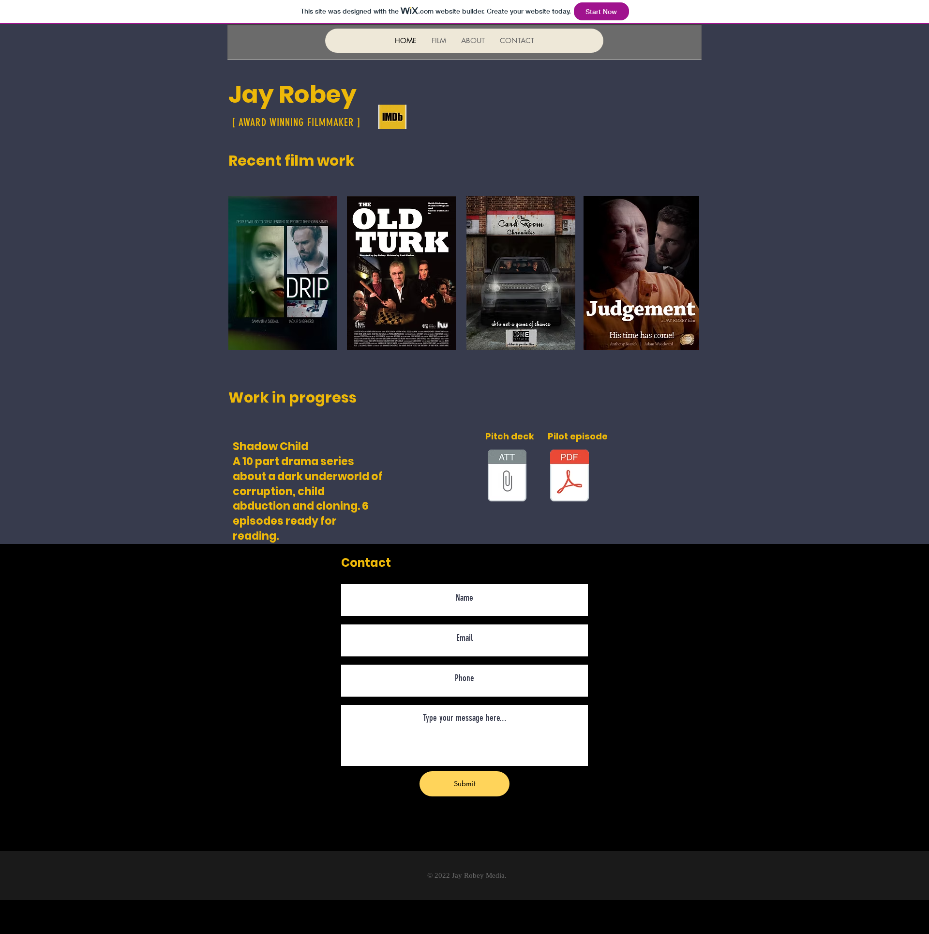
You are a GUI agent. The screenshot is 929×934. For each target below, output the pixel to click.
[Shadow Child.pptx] (507, 477)
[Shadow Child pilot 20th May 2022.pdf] (569, 477)
